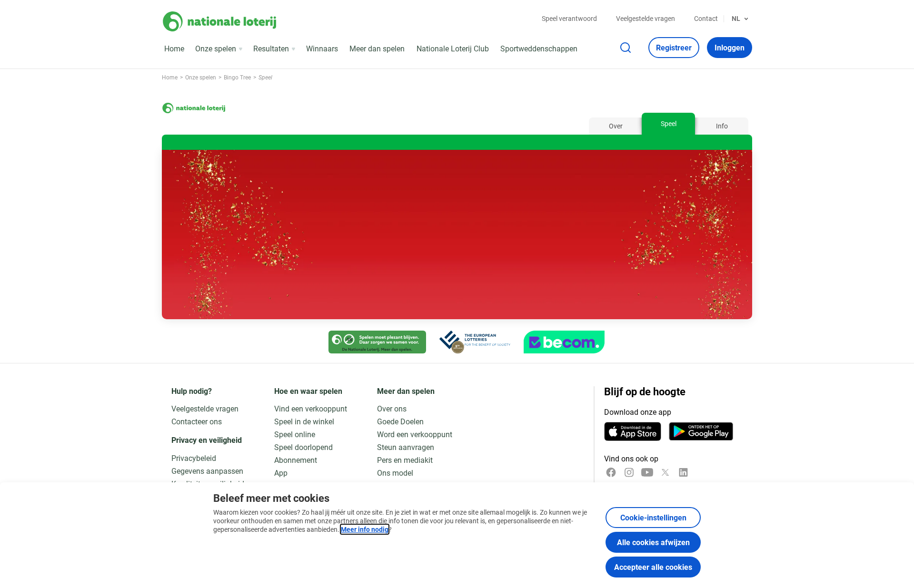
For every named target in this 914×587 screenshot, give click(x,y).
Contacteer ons (196, 421)
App (281, 473)
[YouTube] (647, 472)
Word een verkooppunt (414, 434)
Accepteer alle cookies (653, 567)
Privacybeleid (193, 458)
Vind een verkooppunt (310, 408)
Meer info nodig (364, 529)
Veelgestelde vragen (645, 18)
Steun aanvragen (405, 447)
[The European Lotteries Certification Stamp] (474, 342)
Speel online (294, 434)
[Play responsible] (377, 342)
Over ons (392, 408)
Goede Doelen (400, 421)
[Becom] (564, 342)
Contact (706, 18)
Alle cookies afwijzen (653, 542)
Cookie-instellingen (653, 517)
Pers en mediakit (405, 460)
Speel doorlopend (303, 447)
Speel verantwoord (569, 18)
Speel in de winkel (304, 421)
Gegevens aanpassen (207, 471)
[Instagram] (629, 472)
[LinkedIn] (683, 472)
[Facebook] (611, 472)
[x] (665, 472)
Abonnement (295, 460)
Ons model (395, 473)
